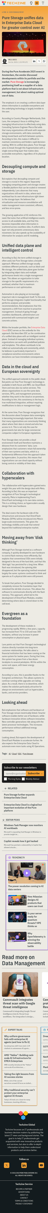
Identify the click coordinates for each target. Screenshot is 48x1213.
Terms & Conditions (24, 1201)
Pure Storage (17, 81)
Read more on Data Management (23, 960)
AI (10, 753)
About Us (24, 1195)
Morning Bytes (14, 778)
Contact (24, 1198)
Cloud (14, 753)
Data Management (16, 12)
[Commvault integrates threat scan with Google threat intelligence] (20, 984)
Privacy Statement (24, 1203)
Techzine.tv (18, 857)
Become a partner (24, 1189)
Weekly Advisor (33, 778)
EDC (19, 753)
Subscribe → (35, 773)
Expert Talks (15, 1029)
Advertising (24, 1192)
